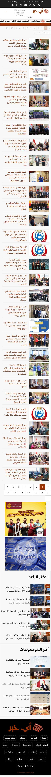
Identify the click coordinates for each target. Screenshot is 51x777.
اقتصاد (23, 738)
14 (39, 32)
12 (48, 32)
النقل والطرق (42, 745)
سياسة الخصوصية (25, 766)
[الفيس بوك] (17, 5)
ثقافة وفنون (9, 738)
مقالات (32, 752)
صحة (5, 745)
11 (7, 28)
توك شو (21, 752)
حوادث (43, 752)
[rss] (38, 5)
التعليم (20, 759)
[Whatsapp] (34, 5)
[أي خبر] (25, 519)
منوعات (31, 759)
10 (12, 28)
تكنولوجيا (27, 745)
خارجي (41, 759)
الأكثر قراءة (38, 577)
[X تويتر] (21, 5)
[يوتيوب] (25, 5)
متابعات (15, 745)
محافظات (9, 752)
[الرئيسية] (12, 5)
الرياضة (34, 738)
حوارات (9, 759)
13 (43, 32)
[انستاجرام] (30, 5)
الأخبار (44, 738)
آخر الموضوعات (34, 649)
